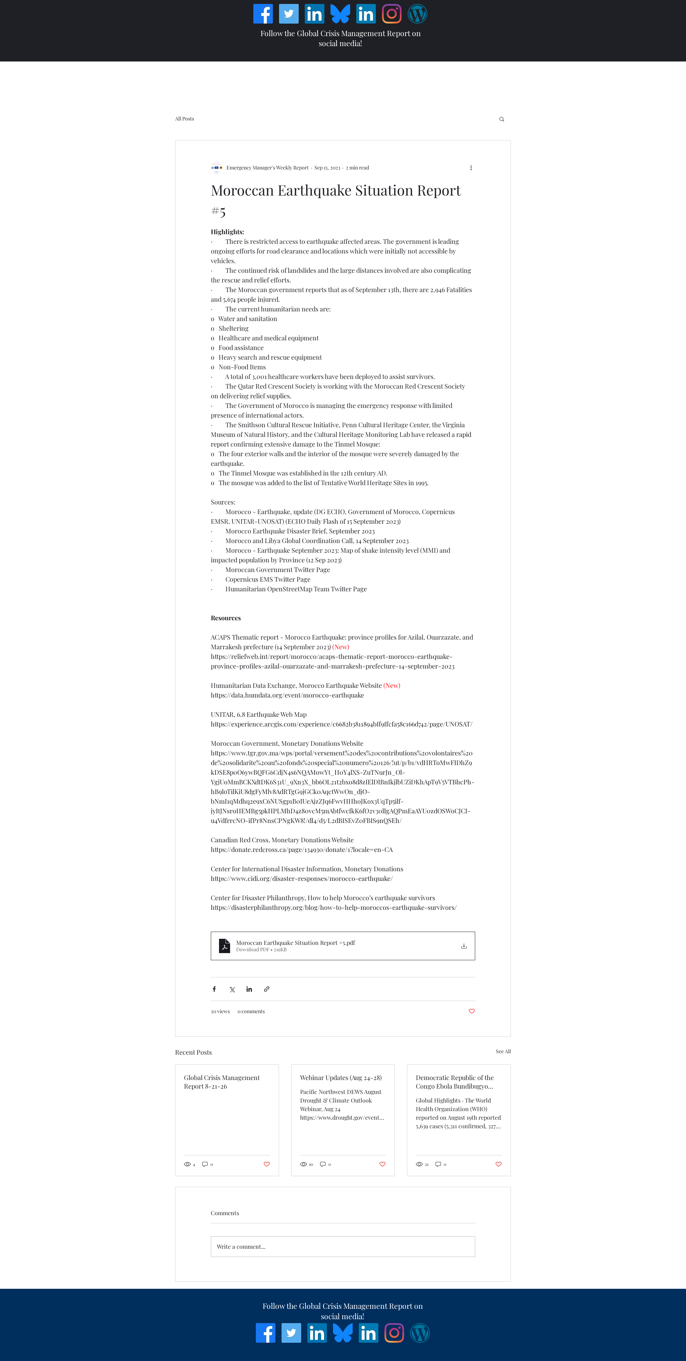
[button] (501, 119)
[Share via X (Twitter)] (231, 989)
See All (503, 1051)
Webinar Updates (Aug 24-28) (341, 1077)
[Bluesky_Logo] (340, 14)
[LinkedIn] (314, 14)
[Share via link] (266, 989)
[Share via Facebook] (214, 989)
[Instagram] (392, 14)
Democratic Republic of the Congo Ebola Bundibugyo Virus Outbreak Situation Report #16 (455, 1081)
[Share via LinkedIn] (249, 989)
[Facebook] (263, 14)
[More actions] (471, 167)
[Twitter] (289, 14)
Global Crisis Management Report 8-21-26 (222, 1081)
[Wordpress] (417, 14)
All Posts (184, 118)
